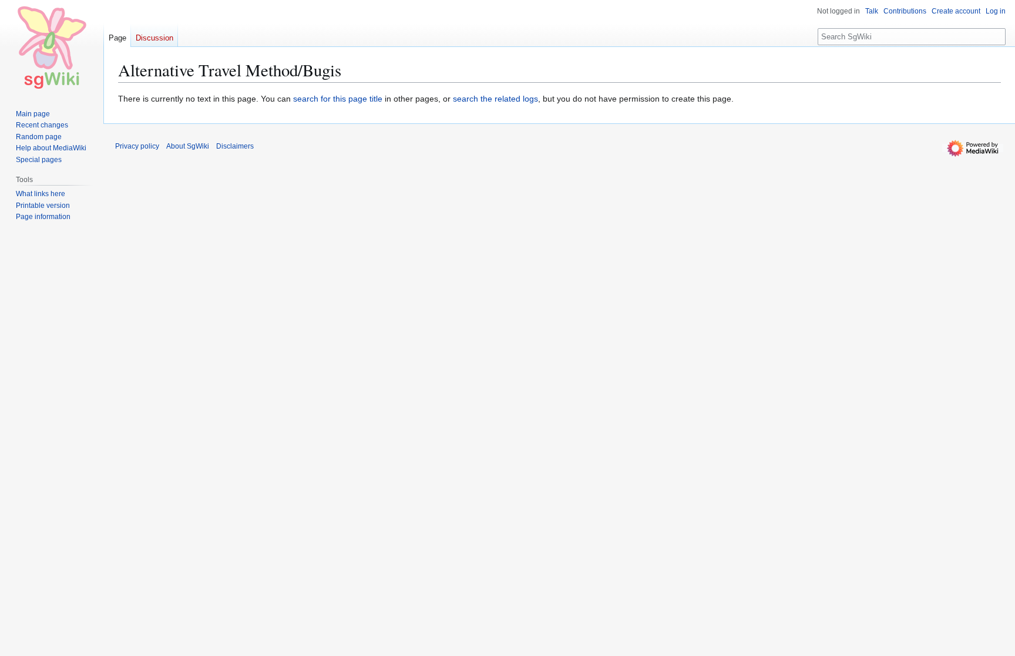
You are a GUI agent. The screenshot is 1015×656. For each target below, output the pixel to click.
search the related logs (495, 98)
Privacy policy (137, 146)
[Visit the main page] (52, 47)
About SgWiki (187, 146)
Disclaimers (235, 146)
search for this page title (337, 98)
